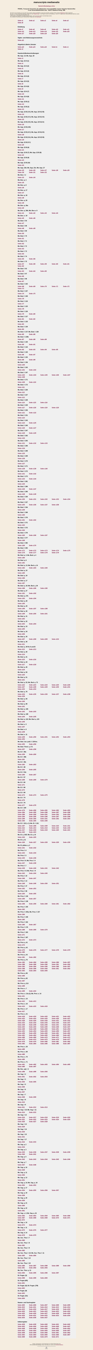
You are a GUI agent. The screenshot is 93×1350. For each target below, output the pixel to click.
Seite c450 (43, 1029)
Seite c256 (32, 744)
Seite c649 (32, 1328)
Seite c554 (21, 1190)
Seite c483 (21, 1043)
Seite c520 (66, 1117)
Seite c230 (55, 687)
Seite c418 (21, 1016)
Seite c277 (21, 805)
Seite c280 (32, 810)
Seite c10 (21, 94)
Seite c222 (21, 685)
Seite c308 (32, 826)
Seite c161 (21, 520)
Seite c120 (55, 407)
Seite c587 (32, 1265)
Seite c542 (21, 1159)
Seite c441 (55, 1025)
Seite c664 (32, 1335)
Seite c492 (32, 1064)
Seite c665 (43, 1335)
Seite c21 (21, 150)
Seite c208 (32, 639)
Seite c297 (55, 816)
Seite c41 (21, 213)
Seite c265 (32, 769)
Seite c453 (21, 1031)
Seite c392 (66, 964)
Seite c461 (55, 1033)
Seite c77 (21, 304)
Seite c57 (21, 264)
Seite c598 (21, 1278)
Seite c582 (21, 1250)
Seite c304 (21, 821)
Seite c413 (32, 1001)
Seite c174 (55, 550)
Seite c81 (21, 319)
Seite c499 (32, 1071)
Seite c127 (32, 428)
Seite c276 (21, 800)
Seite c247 (21, 727)
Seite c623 (55, 1311)
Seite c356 (21, 899)
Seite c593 (43, 1268)
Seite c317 (21, 830)
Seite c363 (21, 909)
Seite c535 (21, 1152)
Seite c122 (32, 413)
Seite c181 (21, 563)
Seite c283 (66, 810)
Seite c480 (43, 1041)
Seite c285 (32, 812)
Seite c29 (66, 170)
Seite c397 (66, 966)
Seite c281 (43, 810)
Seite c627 (43, 1313)
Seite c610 (21, 1307)
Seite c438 (21, 1025)
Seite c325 (32, 837)
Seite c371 (21, 935)
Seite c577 (43, 1230)
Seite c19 (21, 140)
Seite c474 (32, 1039)
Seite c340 (32, 868)
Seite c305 (32, 821)
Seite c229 (43, 687)
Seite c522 (32, 1119)
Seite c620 (21, 1311)
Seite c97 (32, 354)
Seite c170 (32, 545)
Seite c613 (55, 1307)
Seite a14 (43, 31)
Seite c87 (21, 339)
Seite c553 (32, 1185)
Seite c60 (55, 264)
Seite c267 (32, 774)
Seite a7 (20, 29)
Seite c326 (21, 842)
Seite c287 (55, 812)
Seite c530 (21, 1132)
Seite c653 (21, 1330)
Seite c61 (66, 264)
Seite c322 (21, 832)
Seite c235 (32, 694)
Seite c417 (21, 1011)
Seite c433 (21, 1023)
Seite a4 (54, 20)
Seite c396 (55, 966)
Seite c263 (32, 764)
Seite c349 (32, 883)
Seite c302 (55, 818)
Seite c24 (21, 165)
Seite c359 (32, 904)
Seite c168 (21, 540)
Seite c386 (55, 962)
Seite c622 (43, 1311)
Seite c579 (32, 1235)
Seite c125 (32, 423)
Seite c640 (43, 1324)
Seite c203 (21, 624)
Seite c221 (21, 680)
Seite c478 (21, 1041)
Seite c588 (43, 1265)
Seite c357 (32, 899)
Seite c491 (21, 1064)
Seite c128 (21, 433)
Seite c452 (66, 1029)
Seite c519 (55, 1117)
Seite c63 (21, 271)
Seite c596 (43, 1273)
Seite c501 (21, 1077)
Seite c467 (66, 1035)
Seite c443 (21, 1027)
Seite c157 (43, 505)
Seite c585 (21, 1260)
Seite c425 (43, 1018)
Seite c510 (21, 1102)
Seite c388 (21, 964)
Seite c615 (21, 1309)
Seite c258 (32, 749)
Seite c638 (21, 1324)
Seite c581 (21, 1245)
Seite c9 (20, 89)
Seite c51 (21, 238)
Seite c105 (43, 375)
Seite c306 (43, 821)
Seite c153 (55, 499)
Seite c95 (55, 349)
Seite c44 (55, 213)
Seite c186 (21, 578)
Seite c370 (43, 929)
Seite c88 (32, 339)
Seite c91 (32, 344)
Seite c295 (32, 816)
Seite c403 (21, 970)
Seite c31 (32, 172)
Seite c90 (21, 344)
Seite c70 (43, 286)
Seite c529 (21, 1126)
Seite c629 (66, 1313)
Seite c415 (32, 1006)
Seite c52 (21, 243)
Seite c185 (21, 573)
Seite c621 (32, 1311)
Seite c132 (32, 443)
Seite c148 (21, 494)
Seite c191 (21, 593)
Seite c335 (21, 858)
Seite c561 (21, 1210)
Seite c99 (32, 360)
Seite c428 (21, 1020)
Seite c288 (66, 812)
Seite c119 (43, 407)
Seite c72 (66, 286)
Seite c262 (21, 764)
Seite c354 (21, 893)
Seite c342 (55, 868)
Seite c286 (43, 812)
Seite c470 (43, 1037)
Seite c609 (66, 1305)
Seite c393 (21, 966)
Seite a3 (43, 20)
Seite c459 (32, 1033)
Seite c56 (32, 259)
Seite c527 (32, 1121)
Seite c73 (21, 288)
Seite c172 (32, 550)
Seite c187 (21, 583)
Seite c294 (21, 816)
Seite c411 (21, 996)
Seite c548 (32, 1165)
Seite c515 (32, 1112)
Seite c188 (21, 588)
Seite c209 (43, 639)
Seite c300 (32, 818)
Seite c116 (43, 402)
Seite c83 (21, 324)
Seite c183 (32, 568)
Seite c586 (21, 1265)
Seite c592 (32, 1268)
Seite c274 (32, 795)
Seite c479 (32, 1041)
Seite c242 (21, 711)
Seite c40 (21, 208)
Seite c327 (32, 842)
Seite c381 (21, 957)
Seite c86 (32, 334)
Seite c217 (21, 664)
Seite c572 (21, 1220)
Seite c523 (43, 1119)
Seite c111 (21, 387)
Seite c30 (21, 172)
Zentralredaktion (59, 1344)
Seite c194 (32, 598)
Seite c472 (66, 1037)
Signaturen (62, 12)
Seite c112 (21, 392)
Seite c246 (21, 722)
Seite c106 (55, 375)
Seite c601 (21, 1283)
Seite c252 (55, 737)
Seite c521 (21, 1119)
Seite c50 (21, 233)
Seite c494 (55, 1064)
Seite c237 (55, 694)
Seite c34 (32, 177)
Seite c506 (21, 1087)
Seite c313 (32, 828)
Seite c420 (43, 1016)
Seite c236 (43, 694)
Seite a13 (32, 31)
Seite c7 (20, 79)
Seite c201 (43, 613)
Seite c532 (21, 1142)
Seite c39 (21, 203)
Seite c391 (55, 964)
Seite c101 (21, 370)
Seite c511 (21, 1107)
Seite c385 (43, 962)
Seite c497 (32, 1066)
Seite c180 (21, 558)
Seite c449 (32, 1029)
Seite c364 (21, 914)
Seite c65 (43, 271)
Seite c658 (21, 1332)
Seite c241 (21, 706)
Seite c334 (32, 853)
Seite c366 (21, 924)
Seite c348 (21, 883)
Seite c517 (32, 1117)
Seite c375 (21, 950)
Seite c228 (32, 687)
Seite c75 (32, 293)
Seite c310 (55, 826)
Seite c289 (21, 814)
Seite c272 (21, 790)
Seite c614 (66, 1307)
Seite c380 (21, 952)
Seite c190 (43, 588)
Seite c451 (55, 1029)
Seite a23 (32, 47)
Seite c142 (32, 474)
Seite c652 (66, 1328)
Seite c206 (21, 634)
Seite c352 (21, 888)
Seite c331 (21, 848)
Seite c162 (32, 520)
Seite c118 (32, 407)
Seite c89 (43, 339)
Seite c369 (32, 929)
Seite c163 (21, 525)
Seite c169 (21, 545)
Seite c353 (32, 888)
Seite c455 (43, 1031)
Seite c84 (21, 329)
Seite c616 (32, 1309)
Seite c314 (43, 828)
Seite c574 (32, 1225)
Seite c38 (21, 198)
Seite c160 (21, 515)
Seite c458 (21, 1033)
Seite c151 (32, 499)
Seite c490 (21, 1059)
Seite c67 (21, 281)
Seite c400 (43, 968)
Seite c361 (55, 904)
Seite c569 (43, 1218)
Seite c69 (32, 286)
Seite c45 (21, 218)
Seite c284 (21, 812)
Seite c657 (66, 1330)
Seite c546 (66, 1159)
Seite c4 (20, 63)
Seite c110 (32, 382)
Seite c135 (21, 453)
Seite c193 (21, 598)
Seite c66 (21, 276)
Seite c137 (21, 463)
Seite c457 (66, 1031)
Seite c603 (21, 1293)
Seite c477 (66, 1039)
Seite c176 (21, 552)
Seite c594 (21, 1273)
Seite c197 (32, 608)
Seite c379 (66, 950)
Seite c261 (21, 759)
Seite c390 (43, 964)
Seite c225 (55, 685)
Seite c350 (43, 883)
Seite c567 (21, 1218)
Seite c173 (43, 550)
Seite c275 (43, 795)
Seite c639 (32, 1324)
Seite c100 (21, 365)
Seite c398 (21, 968)
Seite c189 (32, 588)
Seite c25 (21, 170)
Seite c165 (21, 535)
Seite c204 (32, 624)
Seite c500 (43, 1071)
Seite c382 (32, 957)
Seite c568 (32, 1218)
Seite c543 (32, 1159)
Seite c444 (32, 1027)
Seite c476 (55, 1039)
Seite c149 (32, 494)
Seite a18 (32, 33)
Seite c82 (32, 319)
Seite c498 (21, 1071)
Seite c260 (32, 754)
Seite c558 (21, 1195)
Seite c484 (32, 1043)
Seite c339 (21, 868)
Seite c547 (21, 1165)
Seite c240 (21, 701)
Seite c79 (21, 314)
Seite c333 (21, 853)
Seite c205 (21, 629)
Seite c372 (21, 940)
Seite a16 (66, 31)
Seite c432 (66, 1020)
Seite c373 (32, 940)
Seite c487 (66, 1043)
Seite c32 (43, 172)
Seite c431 (55, 1020)
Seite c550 (21, 1175)
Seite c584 (32, 1255)
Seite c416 (43, 1006)
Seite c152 (43, 499)
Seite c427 (66, 1018)
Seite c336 (32, 858)
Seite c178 (43, 552)
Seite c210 (55, 639)
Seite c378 (55, 950)
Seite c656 (55, 1330)
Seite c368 (21, 929)
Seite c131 (21, 443)
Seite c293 (66, 814)
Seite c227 (21, 687)
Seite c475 (43, 1039)
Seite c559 (21, 1200)
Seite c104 (32, 375)
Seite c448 (21, 1029)
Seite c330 (66, 842)
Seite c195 (21, 603)
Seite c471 (55, 1037)
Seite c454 (32, 1031)
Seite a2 (32, 20)
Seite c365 (21, 919)
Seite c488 (21, 1049)
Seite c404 (32, 970)
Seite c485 (43, 1043)
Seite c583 (21, 1255)
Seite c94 (43, 349)
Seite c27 (43, 170)
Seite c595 (32, 1273)
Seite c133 (43, 443)
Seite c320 (55, 830)
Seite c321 (66, 830)
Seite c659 (32, 1332)
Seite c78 (21, 309)
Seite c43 (43, 213)
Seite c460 (43, 1033)
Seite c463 (21, 1035)
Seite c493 (43, 1064)
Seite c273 (21, 795)
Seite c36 (21, 187)
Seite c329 (55, 842)
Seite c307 (21, 826)
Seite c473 (21, 1039)
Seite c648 (21, 1328)
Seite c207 (21, 639)
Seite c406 (21, 976)
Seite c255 (21, 744)
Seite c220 (21, 675)
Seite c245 (32, 716)
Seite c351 (55, 883)
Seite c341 (43, 868)
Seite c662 (66, 1332)
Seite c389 (32, 964)
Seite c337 (21, 863)
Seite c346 (21, 878)
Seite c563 (32, 1216)
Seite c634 (66, 1315)
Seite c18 (21, 134)
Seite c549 (21, 1170)
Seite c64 (32, 271)
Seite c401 (55, 968)
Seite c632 (43, 1315)
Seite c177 (32, 552)
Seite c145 (21, 484)
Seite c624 (66, 1311)
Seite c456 (55, 1031)
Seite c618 (55, 1309)
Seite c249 (21, 737)
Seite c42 (32, 213)
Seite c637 (43, 1317)
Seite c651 (55, 1328)
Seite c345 (43, 873)
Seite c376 (32, 950)
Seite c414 (21, 1006)
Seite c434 (32, 1023)
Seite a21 (21, 40)
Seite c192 (32, 593)
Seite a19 (43, 33)
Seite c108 (21, 377)
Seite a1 (20, 20)
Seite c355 (32, 893)
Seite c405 (43, 970)
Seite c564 (43, 1216)
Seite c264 (21, 769)
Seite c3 (20, 58)
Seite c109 (21, 382)
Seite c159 (21, 510)
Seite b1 (54, 47)
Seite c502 (32, 1077)
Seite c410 (32, 991)
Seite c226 (66, 685)
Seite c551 (21, 1180)
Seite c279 (21, 810)
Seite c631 (32, 1315)
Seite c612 (43, 1307)
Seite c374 (21, 945)
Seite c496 (21, 1066)
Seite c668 (21, 1337)
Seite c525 (66, 1119)
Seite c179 (55, 552)
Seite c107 (66, 375)
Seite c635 (21, 1317)
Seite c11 (21, 99)
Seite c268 (21, 780)
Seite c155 (21, 505)
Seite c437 (66, 1023)
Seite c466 (55, 1035)
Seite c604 (21, 1298)
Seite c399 (32, 968)
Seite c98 (21, 360)
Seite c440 (43, 1025)
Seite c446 (55, 1027)
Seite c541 (32, 1154)
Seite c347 (32, 878)
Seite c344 (32, 873)
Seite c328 (43, 842)
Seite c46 (32, 218)
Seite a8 (32, 29)
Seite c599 (32, 1278)
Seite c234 (21, 694)
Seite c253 (66, 737)
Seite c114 (21, 402)
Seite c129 (32, 433)
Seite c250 (32, 737)
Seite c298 (66, 816)
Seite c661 (55, 1332)
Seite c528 (43, 1121)
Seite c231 (66, 687)
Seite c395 (43, 966)
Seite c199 (21, 613)
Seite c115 (32, 402)
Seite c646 (55, 1326)
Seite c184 (43, 568)
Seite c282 (55, 810)
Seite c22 (21, 155)
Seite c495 (66, 1064)
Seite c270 (43, 780)
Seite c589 (55, 1265)
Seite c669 (32, 1337)
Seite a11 (66, 29)
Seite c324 (21, 837)
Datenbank (38, 16)
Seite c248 (21, 732)
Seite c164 (21, 530)
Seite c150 (21, 499)
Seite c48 (21, 228)
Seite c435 (43, 1023)
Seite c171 (21, 550)
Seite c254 (21, 739)
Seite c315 (55, 828)
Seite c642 (66, 1324)
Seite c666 (55, 1335)
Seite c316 (66, 828)
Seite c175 (66, 550)
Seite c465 (43, 1035)
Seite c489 (21, 1054)
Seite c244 (21, 716)
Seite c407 (21, 981)
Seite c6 (20, 73)
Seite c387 (66, 962)
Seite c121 (21, 413)
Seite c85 (21, 334)
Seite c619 (66, 1309)
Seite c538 (55, 1152)
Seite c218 (32, 664)
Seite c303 (66, 818)
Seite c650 (43, 1328)
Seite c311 (66, 826)
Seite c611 (32, 1307)
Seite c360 (43, 904)
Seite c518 (43, 1117)
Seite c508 (21, 1097)
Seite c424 (32, 1018)
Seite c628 (55, 1313)
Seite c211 (21, 644)
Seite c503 (43, 1077)
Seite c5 (20, 68)
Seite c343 (21, 873)
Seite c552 (21, 1185)
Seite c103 (21, 375)
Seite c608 (55, 1305)
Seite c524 (55, 1119)
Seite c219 (21, 669)
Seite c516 (21, 1117)
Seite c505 (32, 1082)
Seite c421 (55, 1016)
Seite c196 (21, 608)
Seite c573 (21, 1225)
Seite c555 (32, 1190)
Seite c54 (21, 254)
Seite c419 (32, 1016)
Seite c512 (32, 1107)
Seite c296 (43, 816)
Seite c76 (21, 298)
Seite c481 (55, 1041)
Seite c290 (32, 814)
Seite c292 (55, 814)
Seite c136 (21, 458)
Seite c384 (32, 962)
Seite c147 (32, 489)
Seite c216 (32, 659)
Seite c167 (43, 535)
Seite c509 (32, 1097)
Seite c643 (21, 1326)
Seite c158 (55, 505)
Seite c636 (32, 1317)
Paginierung (36, 13)
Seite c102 (32, 370)
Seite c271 (21, 785)
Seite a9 (43, 29)
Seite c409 (21, 991)
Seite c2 (20, 49)
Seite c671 (55, 1337)
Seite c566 (66, 1216)
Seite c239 (21, 696)
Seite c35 (21, 182)
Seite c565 (55, 1216)
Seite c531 (21, 1137)
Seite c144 (32, 479)
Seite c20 (21, 145)
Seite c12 (21, 104)
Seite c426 (55, 1018)
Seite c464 (32, 1035)
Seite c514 (21, 1112)
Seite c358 (21, 904)
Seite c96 (21, 354)
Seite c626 (32, 1313)
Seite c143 (21, 479)
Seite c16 (21, 124)
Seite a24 (43, 47)
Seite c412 (21, 1001)
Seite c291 (43, 814)
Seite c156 (32, 505)
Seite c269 (32, 780)
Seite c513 (43, 1107)
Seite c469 (32, 1037)
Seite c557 (55, 1190)
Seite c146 (21, 489)
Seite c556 (43, 1190)
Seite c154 (66, 499)
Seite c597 (55, 1273)
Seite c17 (21, 129)
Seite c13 (21, 109)
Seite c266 (21, 774)
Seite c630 (21, 1315)
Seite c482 (66, 1041)
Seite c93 (32, 349)
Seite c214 (21, 654)
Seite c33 (21, 177)
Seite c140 (43, 468)
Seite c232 (21, 689)
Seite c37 (21, 193)
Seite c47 (21, 223)
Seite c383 (21, 962)
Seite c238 (66, 694)
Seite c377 (43, 950)
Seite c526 (21, 1121)
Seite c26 (32, 170)
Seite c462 (66, 1033)
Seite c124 (21, 423)
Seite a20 (55, 33)
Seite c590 (66, 1265)
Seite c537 (43, 1152)
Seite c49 (32, 228)
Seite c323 (32, 832)
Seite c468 (21, 1037)
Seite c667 (66, 1335)
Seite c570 (55, 1218)
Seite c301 (43, 818)
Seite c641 (55, 1324)
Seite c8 (20, 84)
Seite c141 (21, 474)
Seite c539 (66, 1152)
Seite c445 (43, 1027)
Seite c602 (21, 1288)
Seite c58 (32, 264)
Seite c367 (32, 924)
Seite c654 (32, 1330)
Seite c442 (66, 1025)
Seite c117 (21, 407)
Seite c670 (43, 1337)
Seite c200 (32, 613)
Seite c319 (43, 830)
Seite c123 (21, 418)
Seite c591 (21, 1268)
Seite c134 (21, 448)
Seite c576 (32, 1230)
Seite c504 (21, 1082)
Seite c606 (32, 1305)
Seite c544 (43, 1159)
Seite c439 (32, 1025)
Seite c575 (21, 1230)
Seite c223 (32, 685)
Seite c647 (66, 1326)
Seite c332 (32, 848)
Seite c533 (32, 1142)
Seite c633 (55, 1315)
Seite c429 (32, 1020)
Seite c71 (55, 286)
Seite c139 (32, 468)
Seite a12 (21, 31)
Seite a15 (55, 31)
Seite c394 (32, 966)
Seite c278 (32, 805)
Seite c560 (21, 1205)
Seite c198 (43, 608)
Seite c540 (21, 1154)
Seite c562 (21, 1216)
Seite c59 (43, 264)
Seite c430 (43, 1020)
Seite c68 (21, 286)
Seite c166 (32, 535)
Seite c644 (32, 1326)
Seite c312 (21, 828)
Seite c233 (32, 689)
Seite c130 (21, 438)
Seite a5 (66, 20)
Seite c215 (21, 659)
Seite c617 (43, 1309)
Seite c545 (55, 1159)
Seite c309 (43, 826)
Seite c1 (66, 47)
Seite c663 (21, 1335)
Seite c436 (55, 1023)
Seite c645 (43, 1326)
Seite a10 (55, 29)
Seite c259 (21, 754)
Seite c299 (21, 818)
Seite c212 (21, 649)
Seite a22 (21, 47)
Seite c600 (43, 1278)
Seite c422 (66, 1016)
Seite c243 (32, 711)
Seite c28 (55, 170)
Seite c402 (66, 968)
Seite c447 (66, 1027)
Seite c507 (21, 1092)
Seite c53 (21, 249)
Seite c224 (43, 685)
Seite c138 (21, 468)
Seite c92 (21, 349)
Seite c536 (32, 1152)
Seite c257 (21, 749)
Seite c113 (21, 397)
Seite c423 (21, 1018)
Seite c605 (21, 1305)
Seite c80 (32, 314)
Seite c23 (21, 160)
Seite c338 (32, 863)
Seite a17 (21, 33)
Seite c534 (21, 1147)
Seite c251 (43, 737)
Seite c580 (21, 1240)
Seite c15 (21, 119)
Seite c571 (66, 1218)
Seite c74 (21, 293)
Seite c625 (21, 1313)
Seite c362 (66, 904)
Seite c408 (21, 986)
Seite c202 (21, 619)
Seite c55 (21, 259)
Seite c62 (21, 266)
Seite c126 (21, 428)
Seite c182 (21, 568)
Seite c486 (55, 1043)
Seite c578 (21, 1235)
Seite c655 (43, 1330)
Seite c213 (32, 649)
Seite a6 (20, 22)
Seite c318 (32, 830)
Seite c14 (21, 114)
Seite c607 (43, 1305)
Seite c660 (43, 1332)
